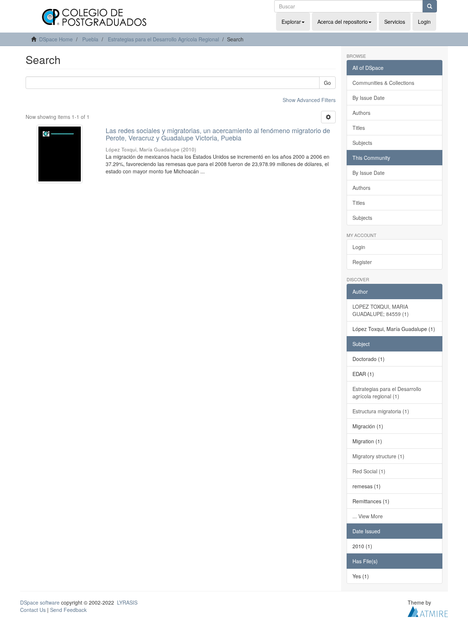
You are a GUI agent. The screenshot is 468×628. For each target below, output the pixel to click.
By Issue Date (368, 97)
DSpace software (40, 602)
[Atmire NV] (428, 610)
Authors (361, 112)
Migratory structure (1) (378, 456)
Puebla (90, 39)
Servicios (394, 21)
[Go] (429, 6)
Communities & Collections (383, 82)
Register (362, 262)
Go (327, 82)
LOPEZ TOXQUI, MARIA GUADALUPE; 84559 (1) (380, 310)
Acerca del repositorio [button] (342, 21)
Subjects (362, 142)
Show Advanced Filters (309, 100)
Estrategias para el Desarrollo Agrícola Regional (163, 39)
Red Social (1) (368, 471)
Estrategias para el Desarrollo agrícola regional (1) (386, 392)
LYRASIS (127, 602)
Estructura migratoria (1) (380, 411)
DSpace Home (56, 39)
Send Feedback (68, 609)
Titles (358, 127)
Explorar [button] (291, 21)
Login (358, 247)
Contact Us (33, 609)
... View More (367, 516)
